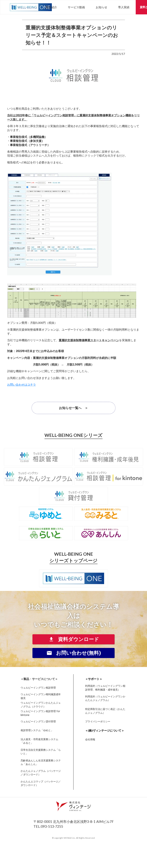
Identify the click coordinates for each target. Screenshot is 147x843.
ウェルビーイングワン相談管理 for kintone (40, 713)
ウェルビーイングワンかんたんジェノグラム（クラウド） (41, 704)
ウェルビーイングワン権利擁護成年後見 (41, 696)
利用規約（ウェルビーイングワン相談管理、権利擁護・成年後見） (105, 687)
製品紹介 (51, 7)
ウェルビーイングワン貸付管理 (38, 721)
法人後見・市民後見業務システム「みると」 (39, 741)
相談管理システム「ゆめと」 (37, 730)
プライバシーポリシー (97, 721)
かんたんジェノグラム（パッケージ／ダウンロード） (41, 772)
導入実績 (123, 7)
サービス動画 (76, 7)
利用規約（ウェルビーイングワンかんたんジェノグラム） (105, 698)
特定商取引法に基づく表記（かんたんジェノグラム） (105, 710)
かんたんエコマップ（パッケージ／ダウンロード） (41, 783)
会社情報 (90, 739)
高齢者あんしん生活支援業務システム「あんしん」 (41, 762)
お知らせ (101, 7)
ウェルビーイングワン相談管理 (38, 687)
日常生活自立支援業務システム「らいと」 (41, 751)
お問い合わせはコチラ (21, 384)
